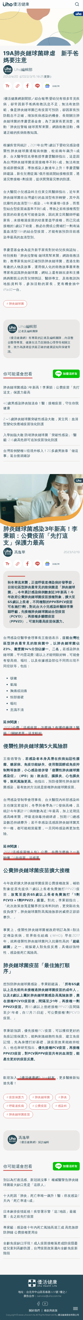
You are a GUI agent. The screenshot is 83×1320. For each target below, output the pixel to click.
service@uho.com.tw (49, 1296)
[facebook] (38, 1305)
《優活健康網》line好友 (36, 1077)
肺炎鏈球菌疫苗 (19, 1114)
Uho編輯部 (23, 69)
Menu (79, 1308)
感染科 (62, 1106)
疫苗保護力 (16, 1097)
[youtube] (45, 1305)
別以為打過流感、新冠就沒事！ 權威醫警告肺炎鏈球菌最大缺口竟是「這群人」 (41, 1182)
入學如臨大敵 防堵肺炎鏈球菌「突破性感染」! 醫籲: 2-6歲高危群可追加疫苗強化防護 (40, 437)
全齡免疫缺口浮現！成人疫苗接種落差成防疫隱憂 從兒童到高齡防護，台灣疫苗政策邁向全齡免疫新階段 (40, 1248)
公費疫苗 (41, 1106)
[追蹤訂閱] (47, 86)
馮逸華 (19, 552)
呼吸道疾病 (16, 1106)
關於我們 (34, 1311)
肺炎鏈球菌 (16, 303)
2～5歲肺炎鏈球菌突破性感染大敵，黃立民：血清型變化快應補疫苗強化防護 (40, 422)
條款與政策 (51, 1311)
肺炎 (64, 1097)
